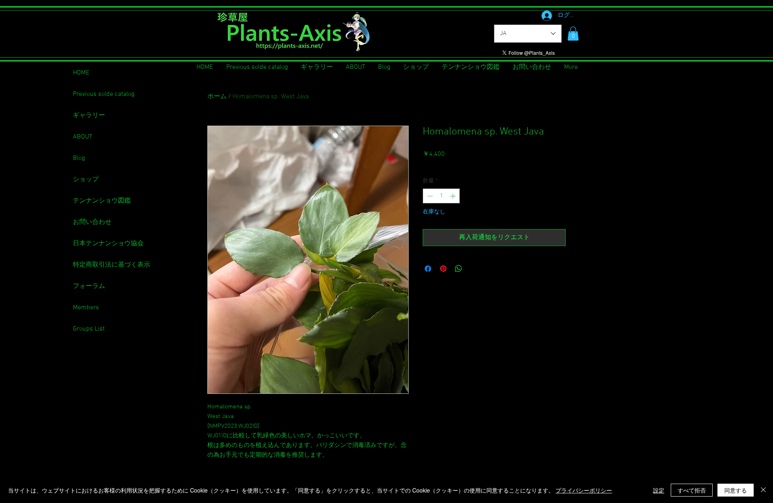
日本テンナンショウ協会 (108, 244)
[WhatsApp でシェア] (458, 268)
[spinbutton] (441, 196)
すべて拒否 (692, 490)
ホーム (217, 97)
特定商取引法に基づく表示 (111, 265)
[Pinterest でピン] (443, 268)
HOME (81, 73)
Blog (79, 158)
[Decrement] (429, 196)
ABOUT (82, 137)
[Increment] (454, 196)
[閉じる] (763, 490)
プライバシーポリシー (584, 490)
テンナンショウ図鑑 (102, 201)
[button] (573, 34)
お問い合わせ (92, 222)
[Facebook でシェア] (428, 268)
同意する (735, 490)
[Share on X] (474, 268)
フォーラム (89, 286)
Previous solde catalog (103, 94)
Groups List (89, 329)
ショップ (86, 180)
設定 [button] (658, 490)
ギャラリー (89, 116)
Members (86, 308)
